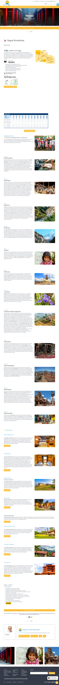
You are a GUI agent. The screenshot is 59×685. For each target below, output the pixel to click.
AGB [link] (4, 682)
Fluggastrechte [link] (15, 672)
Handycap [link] (5, 674)
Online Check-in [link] (24, 674)
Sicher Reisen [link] (31, 6)
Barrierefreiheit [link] (20, 682)
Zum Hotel (7, 445)
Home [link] (28, 31)
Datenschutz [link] (9, 682)
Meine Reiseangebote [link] (39, 6)
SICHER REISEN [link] (15, 674)
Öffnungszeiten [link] (24, 675)
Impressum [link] (15, 682)
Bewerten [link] (14, 675)
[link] (58, 4)
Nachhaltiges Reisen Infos (10, 86)
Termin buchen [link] (25, 6)
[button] (1, 656)
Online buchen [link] (47, 6)
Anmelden (52, 673)
